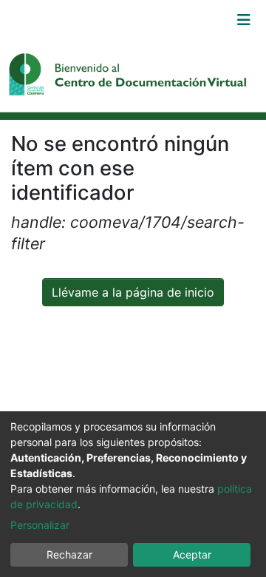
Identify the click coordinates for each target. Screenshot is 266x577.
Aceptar (192, 554)
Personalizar (39, 525)
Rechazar (69, 554)
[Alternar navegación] (244, 20)
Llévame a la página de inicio (133, 292)
